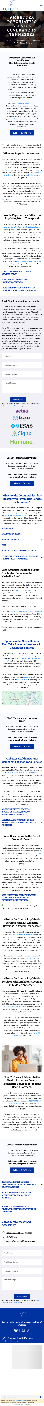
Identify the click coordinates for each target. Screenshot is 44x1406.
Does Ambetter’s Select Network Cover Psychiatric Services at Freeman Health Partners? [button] (19, 897)
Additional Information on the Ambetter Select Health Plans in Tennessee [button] (19, 822)
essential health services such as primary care (23, 772)
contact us (26, 677)
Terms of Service (13, 406)
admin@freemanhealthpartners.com (20, 1241)
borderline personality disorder (16, 515)
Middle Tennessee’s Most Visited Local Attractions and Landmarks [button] (19, 288)
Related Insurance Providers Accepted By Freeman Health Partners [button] (16, 1195)
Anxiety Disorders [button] (11, 534)
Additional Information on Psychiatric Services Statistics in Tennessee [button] (19, 1209)
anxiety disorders (18, 513)
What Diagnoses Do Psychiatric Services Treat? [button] (17, 272)
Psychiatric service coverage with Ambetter (26, 611)
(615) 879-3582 (11, 1237)
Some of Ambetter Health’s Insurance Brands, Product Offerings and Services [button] (16, 811)
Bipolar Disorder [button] (10, 539)
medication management (25, 590)
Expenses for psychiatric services (23, 935)
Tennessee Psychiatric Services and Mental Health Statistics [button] (20, 557)
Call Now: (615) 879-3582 (22, 133)
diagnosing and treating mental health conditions (22, 227)
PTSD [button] (4, 545)
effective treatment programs (24, 119)
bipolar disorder (30, 175)
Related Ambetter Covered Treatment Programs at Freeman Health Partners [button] (19, 1184)
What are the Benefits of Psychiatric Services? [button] (15, 280)
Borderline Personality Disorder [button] (19, 550)
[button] (41, 5)
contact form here (14, 1103)
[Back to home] (11, 5)
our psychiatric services (26, 103)
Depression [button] (7, 528)
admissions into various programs (19, 199)
